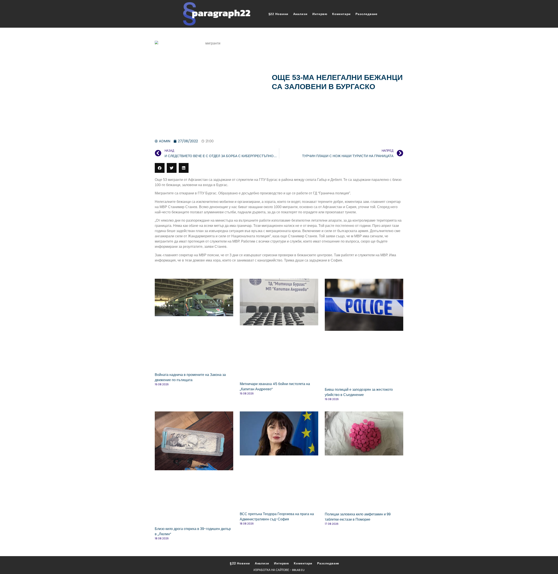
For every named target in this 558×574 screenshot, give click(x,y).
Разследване (367, 14)
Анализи (300, 14)
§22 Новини (278, 14)
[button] (160, 168)
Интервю (319, 14)
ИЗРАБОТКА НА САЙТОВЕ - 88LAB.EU (279, 570)
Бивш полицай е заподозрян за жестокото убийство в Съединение (359, 392)
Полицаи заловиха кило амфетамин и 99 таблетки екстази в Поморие (358, 517)
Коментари (341, 14)
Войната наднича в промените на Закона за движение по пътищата (190, 377)
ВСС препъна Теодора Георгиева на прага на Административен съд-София (277, 516)
